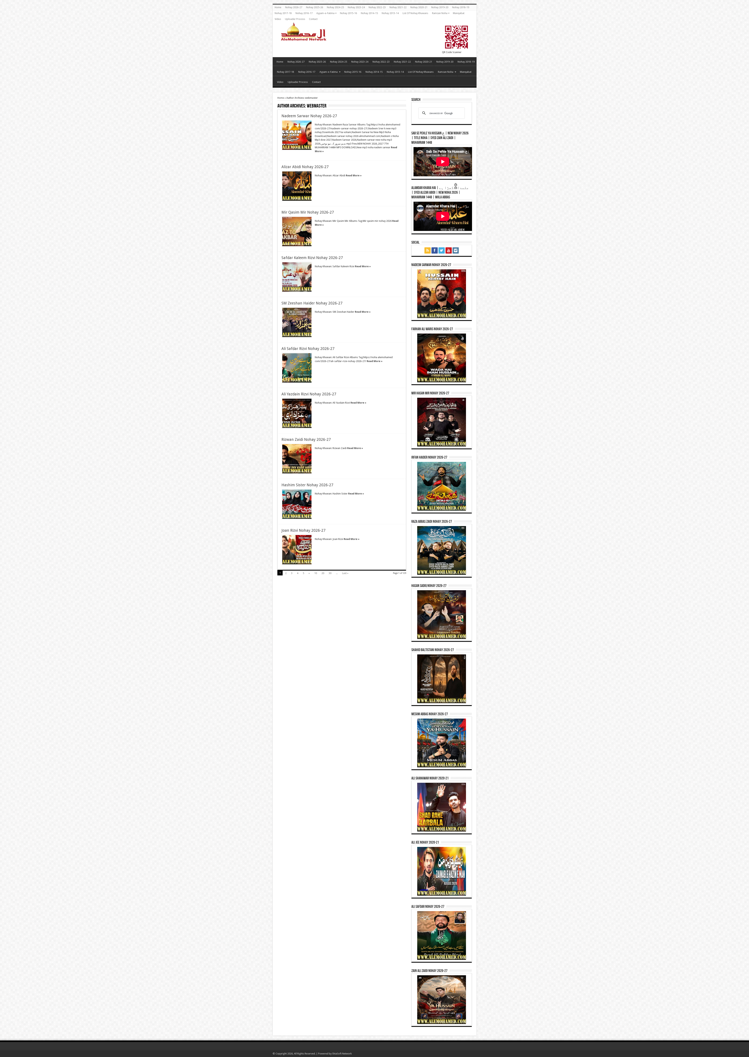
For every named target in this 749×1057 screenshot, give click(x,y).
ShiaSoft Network (342, 1053)
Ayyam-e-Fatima (325, 13)
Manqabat (458, 13)
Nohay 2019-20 (439, 7)
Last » (345, 573)
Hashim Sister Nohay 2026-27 (307, 485)
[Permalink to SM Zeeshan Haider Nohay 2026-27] (296, 322)
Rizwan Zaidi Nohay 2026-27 (306, 439)
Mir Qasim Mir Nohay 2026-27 (307, 212)
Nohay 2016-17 (304, 13)
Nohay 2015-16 (348, 13)
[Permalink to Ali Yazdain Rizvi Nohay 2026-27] (296, 413)
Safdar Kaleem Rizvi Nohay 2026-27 (312, 258)
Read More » (354, 175)
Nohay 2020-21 (418, 7)
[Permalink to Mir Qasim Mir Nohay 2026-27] (296, 231)
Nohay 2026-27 (293, 7)
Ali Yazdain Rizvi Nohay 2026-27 (308, 394)
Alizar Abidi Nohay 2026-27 (305, 167)
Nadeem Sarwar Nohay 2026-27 (309, 116)
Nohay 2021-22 (398, 7)
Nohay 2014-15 (369, 13)
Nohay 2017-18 (283, 13)
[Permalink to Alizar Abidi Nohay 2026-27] (296, 186)
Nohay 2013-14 (390, 13)
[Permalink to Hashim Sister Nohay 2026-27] (296, 504)
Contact (313, 19)
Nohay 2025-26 (314, 7)
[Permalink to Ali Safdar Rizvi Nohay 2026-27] (296, 368)
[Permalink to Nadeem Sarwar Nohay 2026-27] (296, 135)
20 (322, 573)
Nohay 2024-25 (335, 7)
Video (278, 19)
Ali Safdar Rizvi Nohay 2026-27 (308, 348)
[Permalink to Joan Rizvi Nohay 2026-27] (296, 549)
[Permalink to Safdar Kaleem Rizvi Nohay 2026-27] (296, 277)
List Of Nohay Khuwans (415, 13)
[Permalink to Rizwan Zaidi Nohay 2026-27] (296, 458)
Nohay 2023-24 (356, 7)
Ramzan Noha (439, 13)
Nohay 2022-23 (377, 7)
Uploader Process (295, 19)
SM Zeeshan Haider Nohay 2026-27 (312, 303)
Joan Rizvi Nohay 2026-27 (303, 530)
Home (278, 7)
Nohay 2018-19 (460, 7)
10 (315, 573)
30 (330, 573)
